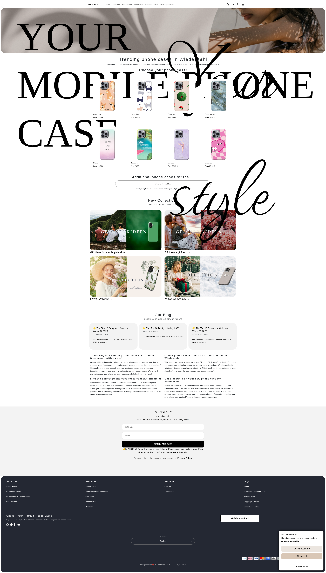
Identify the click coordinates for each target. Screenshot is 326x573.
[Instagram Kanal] (8, 525)
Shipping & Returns (251, 502)
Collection (116, 4)
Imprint (246, 486)
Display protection (167, 4)
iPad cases (138, 4)
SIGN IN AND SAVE (163, 444)
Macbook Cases (151, 4)
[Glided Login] (237, 5)
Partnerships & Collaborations (18, 497)
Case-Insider (11, 502)
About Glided (11, 486)
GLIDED (93, 4)
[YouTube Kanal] (19, 525)
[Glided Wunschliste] (227, 5)
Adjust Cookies (302, 566)
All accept (302, 556)
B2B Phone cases (13, 492)
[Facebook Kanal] (15, 525)
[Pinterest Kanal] (11, 525)
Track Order (169, 492)
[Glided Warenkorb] (243, 5)
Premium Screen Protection (96, 492)
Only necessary (302, 548)
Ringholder (89, 507)
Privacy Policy (184, 458)
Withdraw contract (240, 518)
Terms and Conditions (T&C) (255, 492)
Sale (108, 4)
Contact (168, 486)
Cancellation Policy (251, 507)
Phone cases (127, 4)
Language (163, 536)
